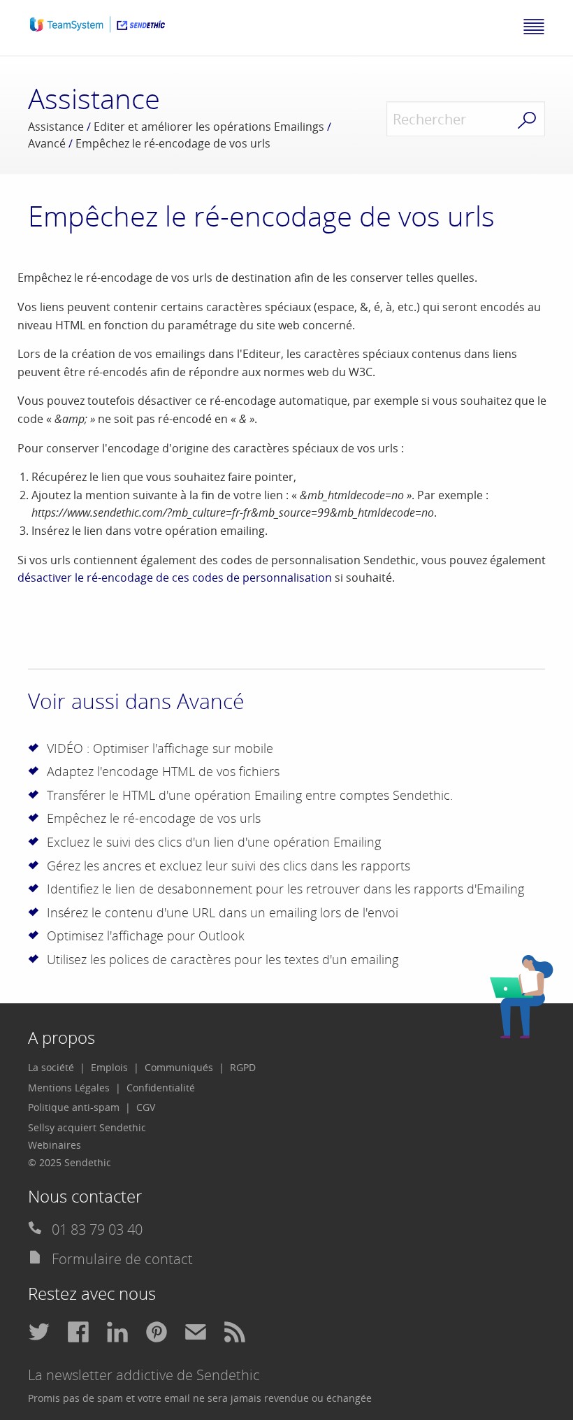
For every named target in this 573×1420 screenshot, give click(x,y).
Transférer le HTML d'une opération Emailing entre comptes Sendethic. (250, 795)
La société (51, 1067)
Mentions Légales (69, 1087)
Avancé (47, 143)
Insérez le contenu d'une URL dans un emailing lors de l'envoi (222, 912)
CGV (145, 1107)
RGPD (243, 1067)
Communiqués (179, 1067)
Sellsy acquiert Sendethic (87, 1127)
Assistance (56, 126)
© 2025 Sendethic (69, 1162)
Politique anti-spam (73, 1107)
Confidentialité (160, 1087)
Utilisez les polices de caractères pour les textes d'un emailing (222, 959)
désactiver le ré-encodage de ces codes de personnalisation (174, 577)
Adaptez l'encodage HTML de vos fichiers (163, 771)
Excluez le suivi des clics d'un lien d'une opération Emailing (214, 841)
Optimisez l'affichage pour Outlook (146, 935)
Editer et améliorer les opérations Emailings (209, 126)
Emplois (109, 1067)
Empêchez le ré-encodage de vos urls (154, 818)
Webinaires (54, 1145)
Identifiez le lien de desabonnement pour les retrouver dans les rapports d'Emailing (285, 888)
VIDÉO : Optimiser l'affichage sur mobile (160, 748)
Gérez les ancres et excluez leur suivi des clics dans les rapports (228, 865)
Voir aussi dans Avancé (136, 701)
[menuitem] (56, 1067)
